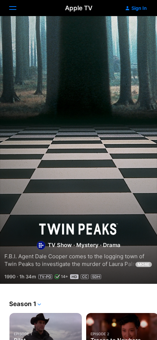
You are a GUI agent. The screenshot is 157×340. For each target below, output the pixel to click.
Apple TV (78, 8)
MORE (144, 264)
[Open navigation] (17, 8)
